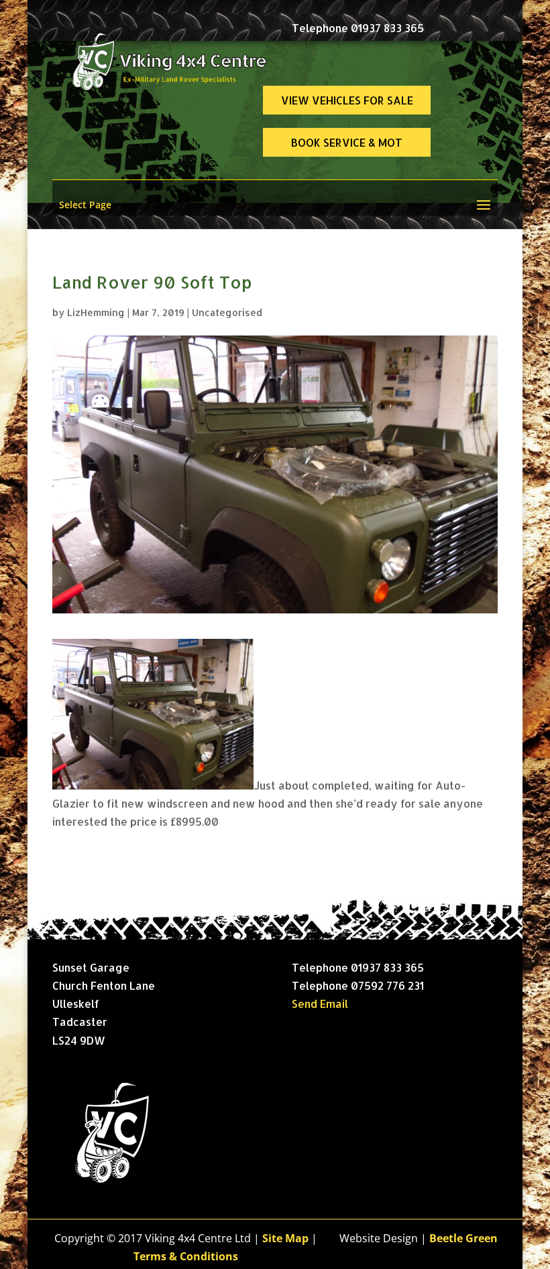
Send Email (320, 1003)
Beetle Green (463, 1238)
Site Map (285, 1238)
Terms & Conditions (185, 1256)
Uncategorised (227, 312)
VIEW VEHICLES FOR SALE (347, 100)
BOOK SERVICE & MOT (346, 142)
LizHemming (96, 312)
